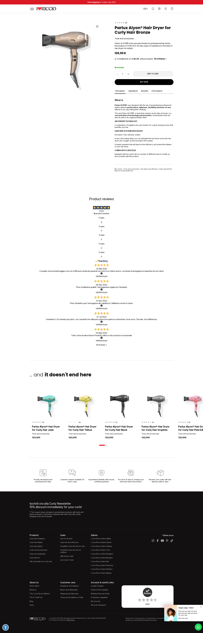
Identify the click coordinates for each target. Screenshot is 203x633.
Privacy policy (140, 618)
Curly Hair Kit (34, 558)
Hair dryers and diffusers (149, 169)
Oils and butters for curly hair (41, 561)
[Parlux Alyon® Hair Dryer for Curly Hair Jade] (46, 406)
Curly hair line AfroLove (69, 542)
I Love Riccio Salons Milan (101, 539)
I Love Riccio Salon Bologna (102, 558)
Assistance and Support (69, 586)
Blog (31, 601)
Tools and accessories (131, 169)
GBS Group (71, 620)
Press (32, 605)
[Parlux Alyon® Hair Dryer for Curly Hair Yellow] (83, 406)
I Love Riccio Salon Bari (100, 561)
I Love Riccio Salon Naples (101, 573)
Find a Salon (34, 586)
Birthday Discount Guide (100, 594)
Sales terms (129, 618)
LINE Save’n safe (66, 556)
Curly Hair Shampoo (37, 539)
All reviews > (101, 345)
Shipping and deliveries (69, 594)
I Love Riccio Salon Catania (101, 546)
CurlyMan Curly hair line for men (72, 546)
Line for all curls (66, 539)
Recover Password (98, 605)
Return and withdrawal (68, 590)
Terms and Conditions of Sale (71, 597)
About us (33, 590)
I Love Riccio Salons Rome (101, 542)
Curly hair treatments (37, 554)
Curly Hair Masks (36, 542)
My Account (95, 601)
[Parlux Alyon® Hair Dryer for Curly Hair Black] (120, 406)
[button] (97, 27)
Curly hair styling (36, 546)
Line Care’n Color (67, 560)
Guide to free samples (99, 590)
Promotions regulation (99, 597)
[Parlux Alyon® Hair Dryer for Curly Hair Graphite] (156, 406)
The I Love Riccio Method (40, 594)
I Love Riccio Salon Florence (102, 565)
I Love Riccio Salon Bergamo (102, 554)
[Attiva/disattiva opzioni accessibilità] (5, 627)
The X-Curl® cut (36, 597)
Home (120, 169)
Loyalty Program (97, 586)
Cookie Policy (151, 618)
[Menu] (32, 8)
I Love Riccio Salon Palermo (101, 569)
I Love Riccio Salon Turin (100, 550)
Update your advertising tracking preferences (141, 620)
